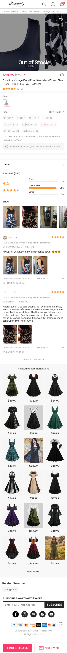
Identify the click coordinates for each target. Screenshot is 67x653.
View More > (33, 571)
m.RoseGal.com (19, 4)
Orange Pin (10, 589)
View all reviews (32, 359)
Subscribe (54, 604)
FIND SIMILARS (17, 648)
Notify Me (52, 648)
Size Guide (55, 112)
